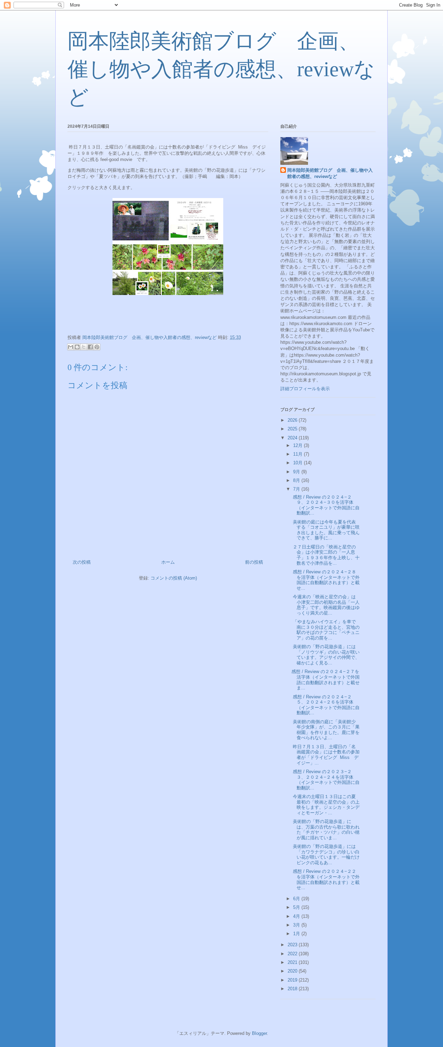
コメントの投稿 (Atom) (174, 578)
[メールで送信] (70, 346)
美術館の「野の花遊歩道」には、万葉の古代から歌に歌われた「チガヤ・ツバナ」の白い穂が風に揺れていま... (325, 829)
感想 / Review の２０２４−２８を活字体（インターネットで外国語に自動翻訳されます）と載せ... (325, 580)
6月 (297, 898)
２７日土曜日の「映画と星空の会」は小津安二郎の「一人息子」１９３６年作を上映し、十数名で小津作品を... (325, 555)
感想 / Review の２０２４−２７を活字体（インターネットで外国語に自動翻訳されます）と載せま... (325, 679)
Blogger (259, 1033)
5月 (297, 907)
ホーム (168, 562)
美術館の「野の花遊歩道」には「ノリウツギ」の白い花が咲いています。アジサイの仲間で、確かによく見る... (325, 654)
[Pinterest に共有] (96, 346)
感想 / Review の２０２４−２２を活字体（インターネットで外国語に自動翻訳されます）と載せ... (325, 879)
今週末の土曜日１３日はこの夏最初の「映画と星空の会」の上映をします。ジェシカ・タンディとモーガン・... (325, 804)
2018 (293, 988)
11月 (298, 454)
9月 (297, 471)
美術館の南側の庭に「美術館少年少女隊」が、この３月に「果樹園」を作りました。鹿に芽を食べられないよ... (325, 730)
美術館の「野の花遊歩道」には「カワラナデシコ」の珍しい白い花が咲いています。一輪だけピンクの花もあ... (325, 854)
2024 (293, 437)
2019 (293, 980)
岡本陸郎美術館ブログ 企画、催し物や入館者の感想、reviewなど (221, 69)
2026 (293, 420)
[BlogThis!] (77, 346)
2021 (293, 962)
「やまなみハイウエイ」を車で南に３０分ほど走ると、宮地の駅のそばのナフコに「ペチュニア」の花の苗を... (325, 630)
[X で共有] (83, 346)
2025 (293, 428)
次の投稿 (82, 562)
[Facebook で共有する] (90, 346)
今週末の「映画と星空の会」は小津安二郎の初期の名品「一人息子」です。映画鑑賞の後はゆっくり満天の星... (325, 605)
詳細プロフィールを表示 (305, 388)
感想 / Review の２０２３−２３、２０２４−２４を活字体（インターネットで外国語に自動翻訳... (325, 779)
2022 (293, 953)
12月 (298, 445)
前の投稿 (254, 562)
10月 (298, 462)
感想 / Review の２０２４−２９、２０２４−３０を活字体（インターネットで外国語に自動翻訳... (325, 505)
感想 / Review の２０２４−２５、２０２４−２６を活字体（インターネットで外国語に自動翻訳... (325, 705)
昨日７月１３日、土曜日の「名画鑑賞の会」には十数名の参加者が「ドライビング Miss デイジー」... (325, 755)
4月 (297, 916)
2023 (293, 944)
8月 (297, 480)
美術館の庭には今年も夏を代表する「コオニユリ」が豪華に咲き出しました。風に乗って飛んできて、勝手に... (325, 530)
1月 (297, 933)
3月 (297, 925)
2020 (293, 971)
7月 (297, 489)
